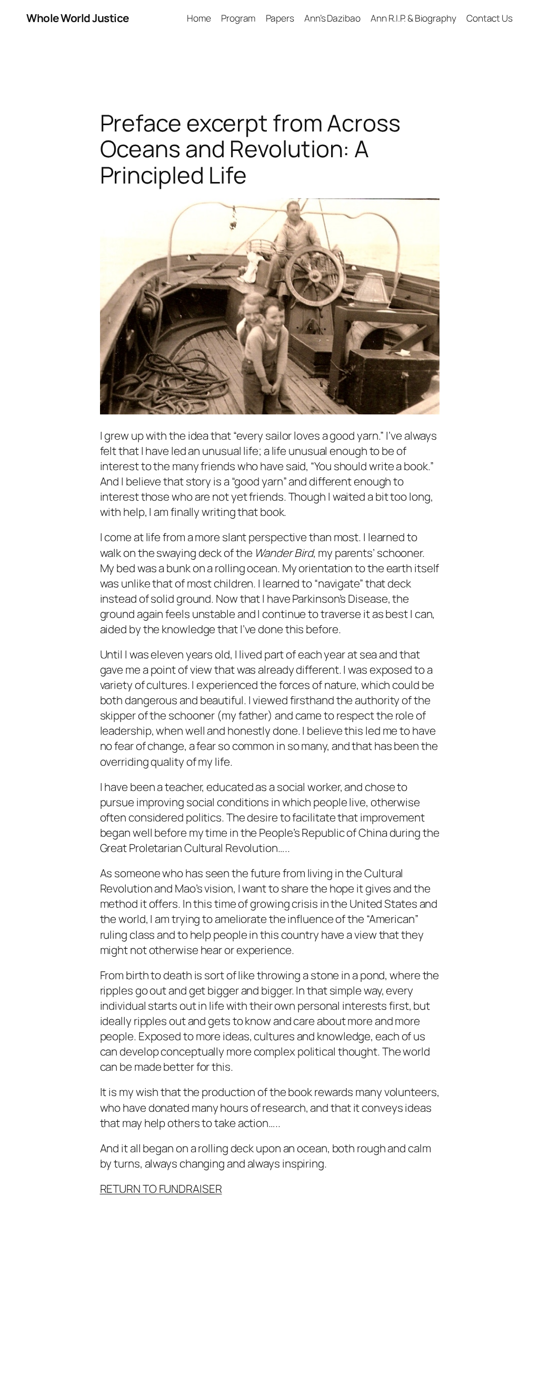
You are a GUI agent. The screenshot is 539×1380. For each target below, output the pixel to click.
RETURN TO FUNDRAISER (161, 1188)
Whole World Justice (77, 18)
